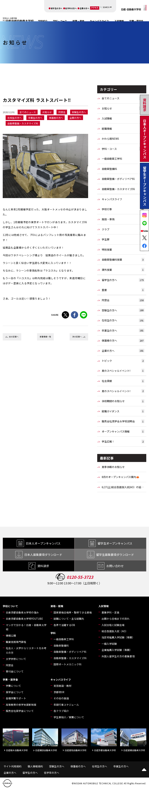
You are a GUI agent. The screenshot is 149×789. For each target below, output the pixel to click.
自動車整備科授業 (123, 259)
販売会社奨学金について (20, 711)
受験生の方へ (123, 310)
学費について (13, 686)
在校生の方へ (123, 320)
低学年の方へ (71, 8)
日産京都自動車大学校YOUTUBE (24, 618)
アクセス (94, 7)
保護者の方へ (123, 340)
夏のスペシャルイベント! (123, 370)
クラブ (123, 229)
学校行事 (123, 209)
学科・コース (60, 21)
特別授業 (123, 249)
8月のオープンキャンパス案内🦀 (120, 477)
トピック (123, 360)
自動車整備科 (123, 169)
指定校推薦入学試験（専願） (118, 637)
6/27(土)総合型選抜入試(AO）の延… (123, 487)
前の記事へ (14, 336)
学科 (53, 633)
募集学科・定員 (110, 612)
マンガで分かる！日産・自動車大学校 (26, 627)
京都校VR (59, 692)
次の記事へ (77, 336)
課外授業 (123, 270)
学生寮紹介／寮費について (69, 717)
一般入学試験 (109, 643)
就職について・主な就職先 (69, 618)
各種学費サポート (16, 698)
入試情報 (119, 21)
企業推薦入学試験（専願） (117, 650)
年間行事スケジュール (66, 704)
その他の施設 (61, 698)
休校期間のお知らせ (123, 401)
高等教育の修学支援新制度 (21, 704)
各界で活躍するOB (64, 625)
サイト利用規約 (12, 766)
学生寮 (123, 239)
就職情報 (123, 128)
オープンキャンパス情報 (123, 431)
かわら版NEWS (123, 138)
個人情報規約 (35, 766)
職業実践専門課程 (16, 642)
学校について (10, 606)
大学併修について (16, 659)
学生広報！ (123, 441)
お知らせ (123, 108)
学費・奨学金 (136, 21)
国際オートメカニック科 (68, 664)
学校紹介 (42, 21)
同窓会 (123, 300)
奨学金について (15, 692)
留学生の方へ (56, 8)
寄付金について (15, 671)
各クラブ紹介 (61, 711)
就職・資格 (78, 21)
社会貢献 (123, 381)
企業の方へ (84, 8)
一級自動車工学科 (123, 158)
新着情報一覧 (45, 336)
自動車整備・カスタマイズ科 (123, 189)
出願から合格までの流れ (116, 618)
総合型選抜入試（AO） (115, 631)
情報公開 (11, 635)
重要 (123, 290)
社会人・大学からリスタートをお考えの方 (26, 650)
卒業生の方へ (123, 330)
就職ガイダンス (123, 411)
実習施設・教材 (62, 686)
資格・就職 (57, 606)
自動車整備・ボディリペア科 (123, 179)
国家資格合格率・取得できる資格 (73, 612)
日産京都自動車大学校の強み (22, 612)
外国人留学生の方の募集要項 (118, 656)
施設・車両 (123, 219)
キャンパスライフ (99, 21)
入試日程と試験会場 (113, 625)
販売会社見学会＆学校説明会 (123, 421)
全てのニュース (123, 98)
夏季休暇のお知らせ (113, 467)
